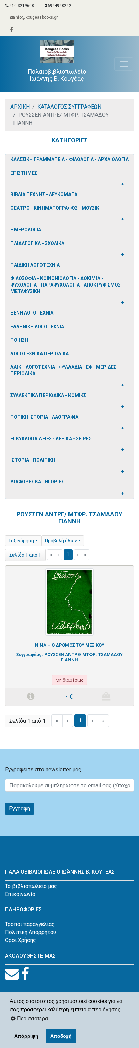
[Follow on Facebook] (25, 974)
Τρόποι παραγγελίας (30, 924)
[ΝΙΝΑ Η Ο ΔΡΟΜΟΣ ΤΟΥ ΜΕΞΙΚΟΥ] (69, 602)
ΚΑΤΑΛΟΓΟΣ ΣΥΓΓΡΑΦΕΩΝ (69, 106)
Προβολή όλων (61, 540)
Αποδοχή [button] (61, 1036)
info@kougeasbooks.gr (36, 17)
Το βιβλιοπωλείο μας (31, 886)
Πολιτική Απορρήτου (30, 932)
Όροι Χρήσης (20, 940)
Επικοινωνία (20, 894)
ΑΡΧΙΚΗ (20, 106)
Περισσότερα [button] (32, 1018)
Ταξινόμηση (21, 540)
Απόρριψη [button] (26, 1036)
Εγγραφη (19, 808)
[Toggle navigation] (123, 64)
